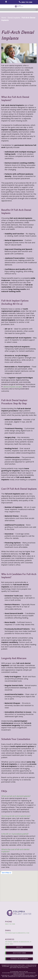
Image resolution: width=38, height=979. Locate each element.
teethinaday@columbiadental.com (17, 933)
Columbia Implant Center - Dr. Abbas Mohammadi (24, 965)
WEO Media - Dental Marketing (11, 966)
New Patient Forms (19, 953)
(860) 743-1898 (10, 924)
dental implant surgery (12, 386)
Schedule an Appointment (19, 959)
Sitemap (19, 967)
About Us (19, 947)
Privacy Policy (25, 967)
